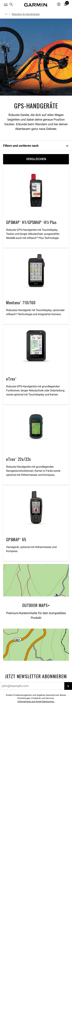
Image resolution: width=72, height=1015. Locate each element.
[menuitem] (11, 5)
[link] (36, 57)
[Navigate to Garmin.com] (36, 5)
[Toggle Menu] (2, 4)
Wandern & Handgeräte (26, 14)
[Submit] (68, 686)
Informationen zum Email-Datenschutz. (36, 701)
